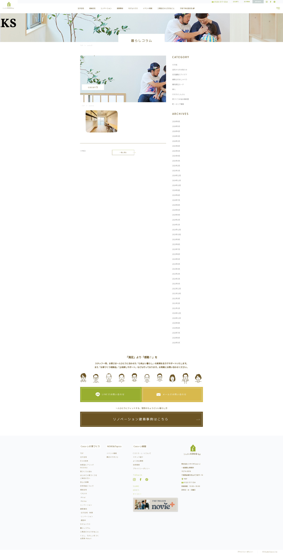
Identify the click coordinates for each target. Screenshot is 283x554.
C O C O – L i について (142, 453)
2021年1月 (176, 308)
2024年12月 (176, 175)
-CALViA (83, 493)
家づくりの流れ (86, 471)
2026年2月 (176, 141)
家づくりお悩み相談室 (180, 99)
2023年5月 (176, 259)
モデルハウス (133, 8)
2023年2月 (176, 274)
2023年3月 (176, 269)
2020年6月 (176, 338)
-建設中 (83, 520)
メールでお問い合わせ (175, 394)
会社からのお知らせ (179, 69)
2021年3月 (176, 298)
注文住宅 (81, 8)
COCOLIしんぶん (178, 94)
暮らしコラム (85, 528)
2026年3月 (176, 136)
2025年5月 (176, 151)
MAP (185, 479)
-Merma (83, 501)
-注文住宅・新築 (86, 513)
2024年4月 (176, 215)
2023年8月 (176, 244)
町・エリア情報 (178, 104)
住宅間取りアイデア (179, 74)
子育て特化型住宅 (186, 8)
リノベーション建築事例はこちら (141, 419)
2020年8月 (176, 328)
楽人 (174, 89)
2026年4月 (176, 131)
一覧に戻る (123, 152)
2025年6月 (176, 146)
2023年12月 (176, 229)
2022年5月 (176, 283)
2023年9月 (176, 239)
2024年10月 (176, 185)
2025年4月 (176, 156)
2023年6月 (176, 254)
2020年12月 (176, 313)
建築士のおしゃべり (179, 79)
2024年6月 (176, 205)
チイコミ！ (137, 494)
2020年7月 (176, 333)
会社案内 (236, 2)
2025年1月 (176, 170)
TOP (81, 453)
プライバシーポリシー (141, 468)
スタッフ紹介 (138, 457)
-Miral (83, 497)
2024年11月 (176, 180)
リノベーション (106, 8)
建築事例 (120, 8)
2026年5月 (176, 126)
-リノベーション (86, 516)
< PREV (83, 151)
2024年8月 (176, 195)
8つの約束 (84, 461)
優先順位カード (178, 84)
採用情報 (247, 2)
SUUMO (136, 486)
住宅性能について (87, 486)
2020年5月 (176, 342)
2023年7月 (176, 249)
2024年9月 (176, 190)
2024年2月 (176, 220)
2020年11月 (176, 318)
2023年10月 (176, 234)
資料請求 (258, 2)
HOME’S (136, 490)
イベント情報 (147, 8)
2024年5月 (176, 210)
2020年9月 (176, 323)
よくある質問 (138, 461)
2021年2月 (176, 303)
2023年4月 (176, 264)
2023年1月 (176, 279)
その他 (174, 65)
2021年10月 (176, 293)
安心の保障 (84, 482)
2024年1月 (176, 224)
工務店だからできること (166, 8)
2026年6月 (176, 121)
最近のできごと (113, 457)
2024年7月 (176, 200)
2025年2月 (176, 165)
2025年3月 (176, 161)
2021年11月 (176, 288)
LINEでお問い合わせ (113, 394)
